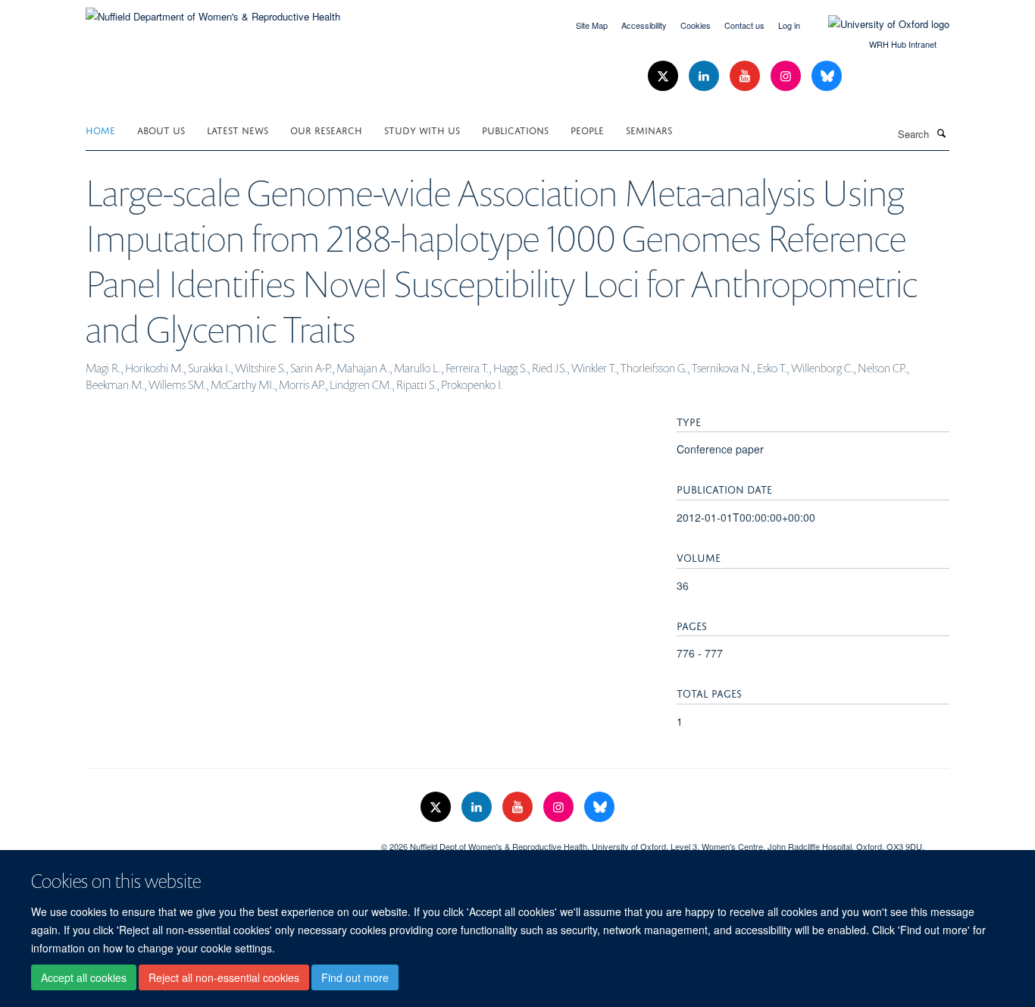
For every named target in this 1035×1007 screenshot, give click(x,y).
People (587, 129)
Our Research (326, 129)
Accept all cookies (84, 977)
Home (100, 129)
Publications (515, 129)
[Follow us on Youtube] (746, 76)
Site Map (592, 25)
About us (161, 129)
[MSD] (222, 841)
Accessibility (644, 25)
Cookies (695, 25)
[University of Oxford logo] (877, 24)
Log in (789, 25)
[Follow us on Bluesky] (826, 76)
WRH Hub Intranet (903, 44)
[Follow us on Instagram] (787, 76)
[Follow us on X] (664, 76)
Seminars (649, 129)
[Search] (941, 132)
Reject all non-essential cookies (224, 977)
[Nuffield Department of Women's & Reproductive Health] (213, 11)
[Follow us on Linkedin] (705, 76)
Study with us (422, 129)
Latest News (237, 129)
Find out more (355, 977)
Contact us (744, 25)
